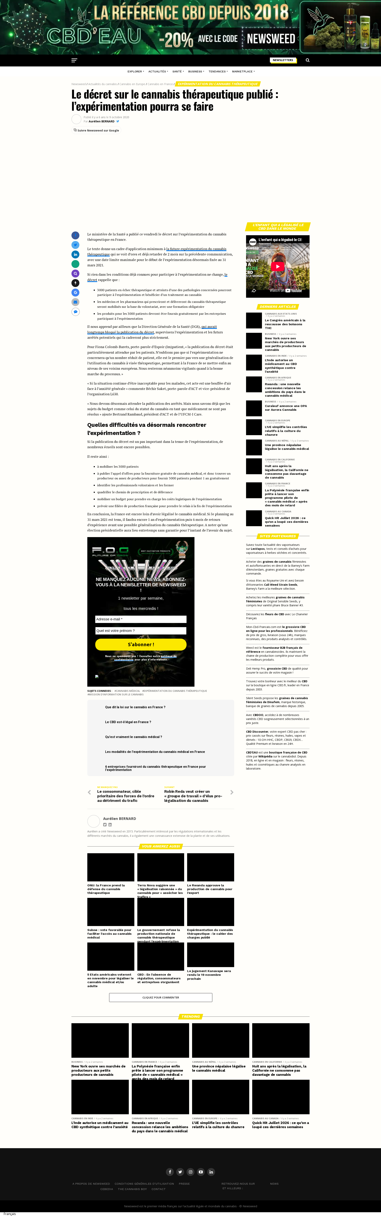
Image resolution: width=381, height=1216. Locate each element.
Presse (184, 1183)
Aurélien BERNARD (101, 121)
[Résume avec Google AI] (75, 292)
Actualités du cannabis (102, 84)
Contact (159, 1189)
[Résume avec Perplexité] (75, 273)
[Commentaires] (75, 312)
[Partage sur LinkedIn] (75, 254)
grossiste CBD (277, 668)
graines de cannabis (277, 561)
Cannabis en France (160, 84)
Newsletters (283, 60)
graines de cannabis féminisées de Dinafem (277, 700)
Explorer (135, 71)
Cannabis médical (128, 691)
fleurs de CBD (274, 614)
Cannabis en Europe (132, 84)
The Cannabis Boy (132, 1189)
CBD (304, 681)
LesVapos (258, 549)
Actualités (157, 71)
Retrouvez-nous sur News (250, 1183)
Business (195, 71)
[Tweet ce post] (75, 245)
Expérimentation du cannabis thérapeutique (217, 84)
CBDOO (258, 715)
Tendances (217, 71)
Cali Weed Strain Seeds (280, 584)
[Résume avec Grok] (75, 283)
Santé (177, 71)
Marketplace (242, 71)
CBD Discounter (257, 731)
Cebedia (106, 1189)
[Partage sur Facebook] (75, 235)
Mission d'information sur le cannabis (116, 694)
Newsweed (78, 84)
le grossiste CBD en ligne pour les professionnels (276, 629)
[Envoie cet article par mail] (75, 302)
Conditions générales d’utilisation (144, 1183)
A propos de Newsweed (91, 1183)
